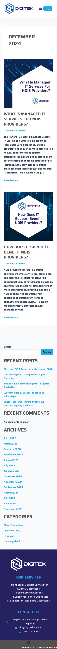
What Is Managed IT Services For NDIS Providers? (24, 119)
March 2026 (11, 444)
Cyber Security (12, 531)
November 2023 (13, 509)
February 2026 (12, 449)
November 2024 (13, 482)
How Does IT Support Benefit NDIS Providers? (26, 252)
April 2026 (10, 438)
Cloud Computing (13, 525)
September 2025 (13, 455)
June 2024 (10, 504)
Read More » (11, 180)
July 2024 (9, 498)
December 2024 (13, 476)
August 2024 (11, 493)
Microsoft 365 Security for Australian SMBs (28, 369)
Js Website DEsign (46, 647)
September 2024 (13, 487)
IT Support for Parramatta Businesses (28, 601)
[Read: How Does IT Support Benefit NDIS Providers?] (28, 216)
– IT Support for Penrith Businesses (28, 597)
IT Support (9, 131)
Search (7, 347)
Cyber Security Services (29, 593)
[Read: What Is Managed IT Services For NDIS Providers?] (28, 83)
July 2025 (9, 465)
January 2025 (11, 471)
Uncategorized (12, 541)
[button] (40, 8)
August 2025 (11, 460)
